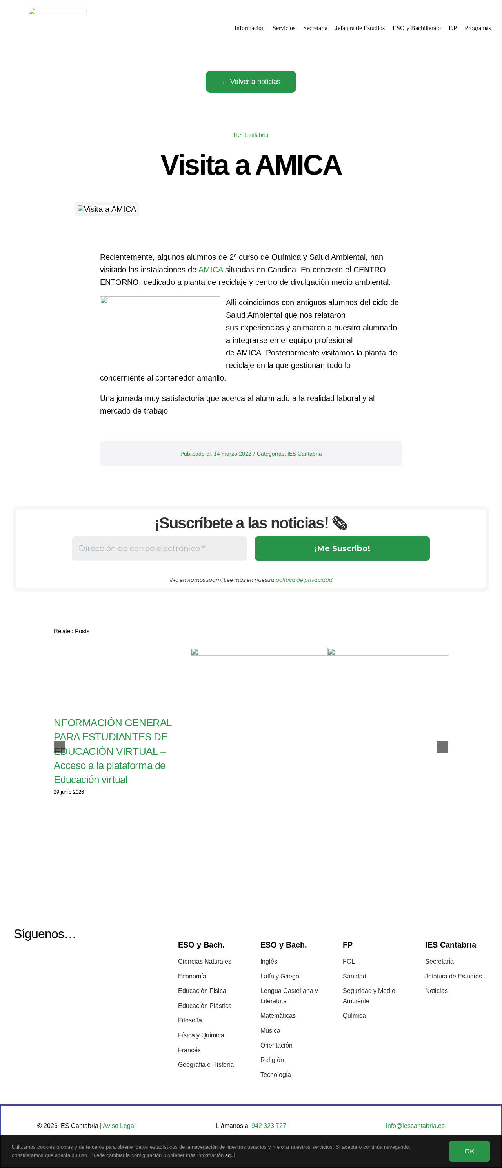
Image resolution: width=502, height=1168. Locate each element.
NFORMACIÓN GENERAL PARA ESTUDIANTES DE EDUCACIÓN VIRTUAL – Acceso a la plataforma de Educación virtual (112, 751)
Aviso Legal (119, 1125)
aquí (230, 1155)
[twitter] (20, 962)
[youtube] (40, 962)
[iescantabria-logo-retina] (57, 11)
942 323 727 (268, 1125)
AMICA (210, 269)
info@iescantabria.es (415, 1125)
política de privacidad (304, 580)
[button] (59, 747)
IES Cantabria (250, 134)
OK (469, 1151)
